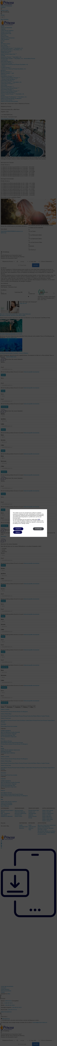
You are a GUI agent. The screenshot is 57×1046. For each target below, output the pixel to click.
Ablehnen (17, 532)
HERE (38, 519)
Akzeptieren (18, 528)
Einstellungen (38, 528)
